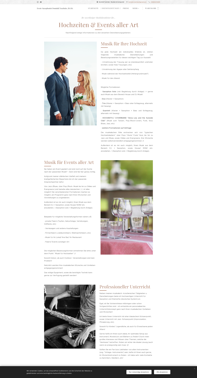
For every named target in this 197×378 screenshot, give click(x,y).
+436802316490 (155, 2)
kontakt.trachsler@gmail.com (137, 2)
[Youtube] (41, 2)
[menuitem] (93, 8)
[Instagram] (37, 2)
